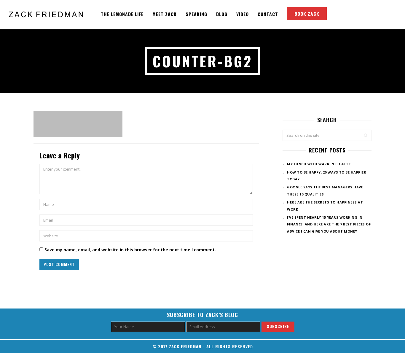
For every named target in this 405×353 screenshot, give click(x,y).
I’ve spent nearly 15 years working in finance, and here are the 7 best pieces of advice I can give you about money (329, 224)
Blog (221, 14)
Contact (268, 14)
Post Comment (59, 264)
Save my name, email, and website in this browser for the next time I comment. (130, 249)
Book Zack (306, 13)
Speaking (196, 14)
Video (242, 14)
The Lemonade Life (122, 14)
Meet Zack (164, 14)
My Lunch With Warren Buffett (319, 164)
